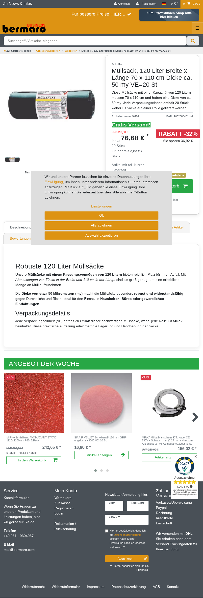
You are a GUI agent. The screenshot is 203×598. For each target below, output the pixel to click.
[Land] (163, 4)
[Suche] (193, 40)
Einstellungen (101, 206)
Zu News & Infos (17, 3)
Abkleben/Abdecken (47, 50)
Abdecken (70, 50)
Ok (101, 215)
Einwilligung (54, 182)
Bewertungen (20, 238)
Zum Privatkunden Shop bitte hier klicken (169, 15)
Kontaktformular (16, 498)
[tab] (21, 227)
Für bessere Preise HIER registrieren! (101, 14)
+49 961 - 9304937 (19, 536)
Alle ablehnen (101, 225)
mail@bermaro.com (19, 550)
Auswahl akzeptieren (101, 235)
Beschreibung (21, 227)
